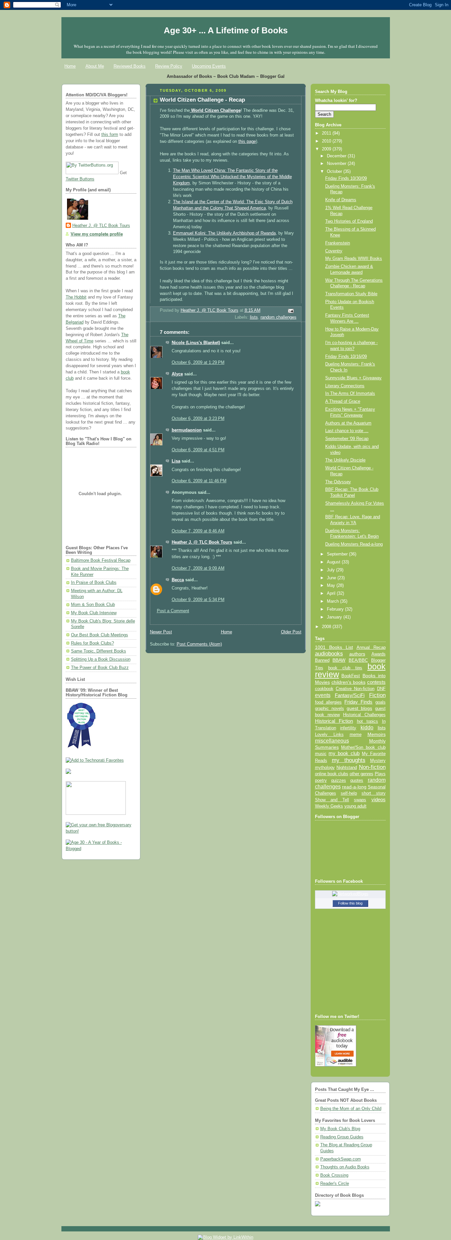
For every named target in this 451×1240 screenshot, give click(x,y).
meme (356, 734)
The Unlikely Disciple (345, 460)
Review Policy (168, 66)
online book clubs (331, 773)
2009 (327, 149)
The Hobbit (76, 297)
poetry (321, 780)
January (335, 617)
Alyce (177, 374)
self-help (349, 793)
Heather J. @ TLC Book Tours (101, 225)
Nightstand (346, 767)
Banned (322, 660)
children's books (348, 682)
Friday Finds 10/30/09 (346, 178)
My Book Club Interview (94, 613)
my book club (344, 753)
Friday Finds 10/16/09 (346, 356)
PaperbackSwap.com (340, 1159)
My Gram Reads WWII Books (353, 258)
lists (254, 317)
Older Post (291, 632)
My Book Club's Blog (340, 1129)
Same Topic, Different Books (98, 651)
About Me (95, 66)
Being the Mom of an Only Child (350, 1108)
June (332, 578)
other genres (361, 774)
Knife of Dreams (340, 200)
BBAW (338, 660)
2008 (327, 626)
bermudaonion (187, 430)
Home (70, 66)
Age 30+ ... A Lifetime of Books (226, 30)
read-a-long (354, 786)
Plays (380, 774)
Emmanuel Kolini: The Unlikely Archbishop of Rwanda (224, 233)
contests (376, 682)
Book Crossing (334, 1175)
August (334, 562)
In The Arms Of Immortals (350, 393)
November (337, 163)
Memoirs (376, 734)
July (331, 570)
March (333, 601)
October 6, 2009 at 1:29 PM (198, 362)
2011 (327, 133)
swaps (360, 800)
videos (378, 799)
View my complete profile (97, 234)
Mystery (378, 760)
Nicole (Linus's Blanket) (196, 342)
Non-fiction (372, 767)
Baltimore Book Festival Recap (100, 560)
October (335, 171)
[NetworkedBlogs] (350, 894)
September (338, 554)
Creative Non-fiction (355, 688)
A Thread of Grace (342, 401)
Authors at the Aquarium (348, 423)
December (337, 156)
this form (109, 134)
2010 (327, 141)
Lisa (176, 461)
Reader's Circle (334, 1183)
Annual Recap (371, 647)
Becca (178, 580)
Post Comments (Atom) (199, 644)
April (332, 593)
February (336, 609)
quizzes (338, 780)
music (321, 753)
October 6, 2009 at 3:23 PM (198, 418)
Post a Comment (173, 611)
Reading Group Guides (342, 1137)
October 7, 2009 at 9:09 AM (198, 568)
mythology (325, 767)
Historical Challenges (364, 714)
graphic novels (329, 708)
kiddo (367, 727)
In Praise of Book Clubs (94, 582)
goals (380, 702)
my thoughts (348, 760)
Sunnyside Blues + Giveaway (353, 378)
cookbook (324, 688)
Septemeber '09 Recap (346, 438)
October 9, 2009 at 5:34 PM (198, 599)
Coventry (333, 251)
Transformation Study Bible (351, 294)
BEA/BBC (358, 660)
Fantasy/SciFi (349, 695)
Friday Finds (358, 702)
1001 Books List (334, 647)
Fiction (377, 695)
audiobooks (329, 654)
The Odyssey (338, 482)
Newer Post (161, 632)
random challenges (278, 317)
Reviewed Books (130, 66)
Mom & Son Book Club (93, 604)
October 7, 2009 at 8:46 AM (198, 531)
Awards (378, 654)
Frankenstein (337, 243)
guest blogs (359, 708)
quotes (356, 780)
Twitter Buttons (80, 179)
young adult (355, 806)
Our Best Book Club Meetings (99, 635)
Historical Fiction (334, 721)
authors (357, 653)
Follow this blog (350, 903)
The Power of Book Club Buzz (100, 667)
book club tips (345, 667)
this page (247, 141)
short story (373, 793)
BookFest (350, 675)
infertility (348, 727)
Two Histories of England (349, 221)
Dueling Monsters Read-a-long (354, 544)
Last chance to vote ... (346, 431)
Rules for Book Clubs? (92, 643)
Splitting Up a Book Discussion (100, 659)
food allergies (328, 702)
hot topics (367, 721)
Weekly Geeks (329, 806)
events (322, 695)
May (331, 585)
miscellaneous (332, 741)
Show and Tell (332, 799)
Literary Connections (344, 386)
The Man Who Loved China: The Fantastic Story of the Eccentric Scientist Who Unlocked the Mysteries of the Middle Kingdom (232, 176)
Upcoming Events (209, 66)
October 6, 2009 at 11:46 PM (199, 481)
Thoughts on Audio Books (344, 1167)
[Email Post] (290, 310)
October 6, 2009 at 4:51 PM (198, 450)
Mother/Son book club (363, 747)
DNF (381, 688)
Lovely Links (329, 734)
